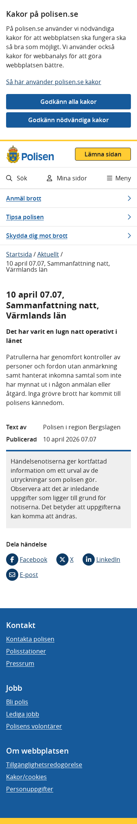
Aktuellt (48, 254)
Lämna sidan (102, 154)
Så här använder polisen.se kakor (53, 82)
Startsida (19, 254)
